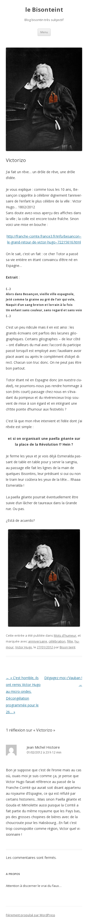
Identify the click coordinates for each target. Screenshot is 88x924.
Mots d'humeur (65, 635)
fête (70, 641)
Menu (44, 32)
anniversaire (37, 641)
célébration (57, 641)
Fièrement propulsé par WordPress (30, 915)
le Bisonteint (44, 9)
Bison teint (67, 647)
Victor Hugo (23, 647)
